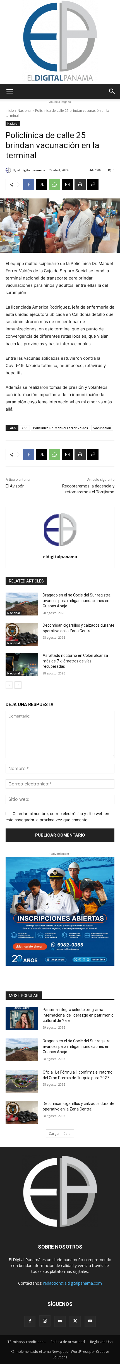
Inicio (10, 110)
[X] (41, 184)
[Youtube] (90, 1321)
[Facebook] (28, 184)
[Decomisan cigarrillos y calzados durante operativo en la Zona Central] (22, 634)
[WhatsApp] (54, 184)
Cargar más (58, 1133)
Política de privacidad (68, 1341)
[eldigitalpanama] (9, 170)
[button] (9, 91)
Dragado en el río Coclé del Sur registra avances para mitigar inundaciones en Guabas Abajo (77, 600)
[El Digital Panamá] (60, 42)
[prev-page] (9, 685)
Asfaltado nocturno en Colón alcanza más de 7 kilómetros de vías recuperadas (75, 661)
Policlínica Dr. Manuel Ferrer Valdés (60, 428)
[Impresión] (80, 184)
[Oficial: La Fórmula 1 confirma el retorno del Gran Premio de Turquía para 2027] (22, 1081)
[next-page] (18, 685)
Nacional (25, 110)
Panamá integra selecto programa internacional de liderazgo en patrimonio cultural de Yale (78, 1015)
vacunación (102, 428)
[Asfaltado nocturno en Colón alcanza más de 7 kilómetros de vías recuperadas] (22, 664)
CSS (25, 428)
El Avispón (15, 486)
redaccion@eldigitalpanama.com (72, 1283)
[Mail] (60, 1321)
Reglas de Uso (101, 1341)
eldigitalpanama (31, 170)
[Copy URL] (93, 184)
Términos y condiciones (26, 1341)
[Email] (67, 184)
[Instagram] (45, 1321)
